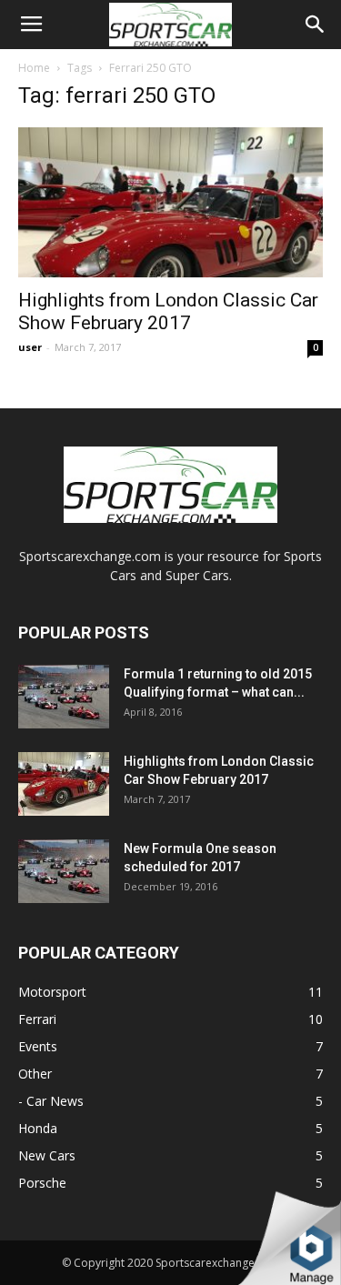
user (30, 347)
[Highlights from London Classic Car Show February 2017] (170, 202)
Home (34, 67)
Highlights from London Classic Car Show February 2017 (168, 311)
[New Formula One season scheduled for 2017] (63, 871)
